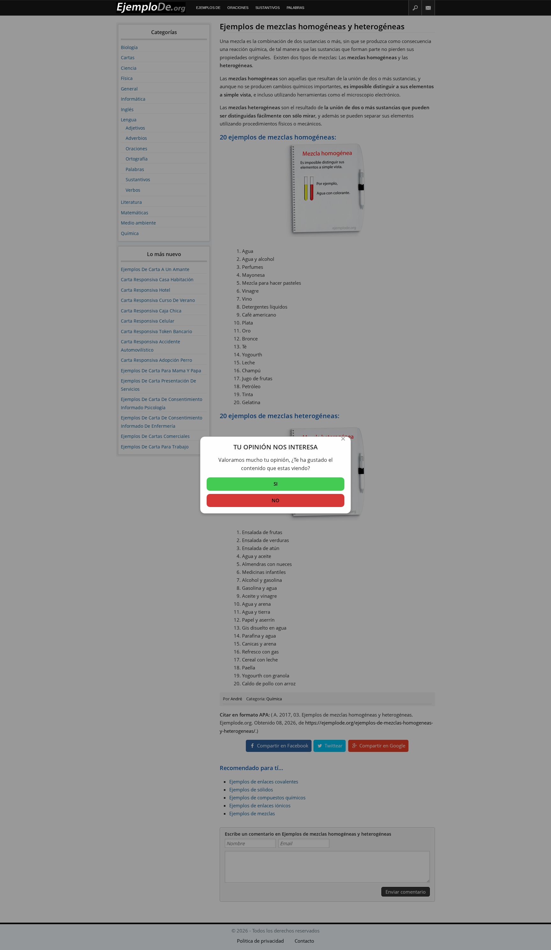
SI (276, 484)
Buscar (415, 7)
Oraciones (237, 8)
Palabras (295, 8)
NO (275, 500)
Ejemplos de (208, 8)
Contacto (428, 7)
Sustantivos (267, 8)
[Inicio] (151, 11)
